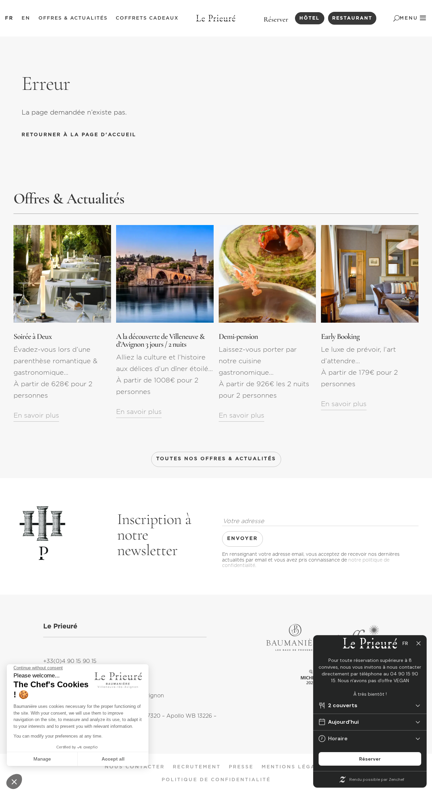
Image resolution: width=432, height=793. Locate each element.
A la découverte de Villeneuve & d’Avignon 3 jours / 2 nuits (160, 340)
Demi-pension (238, 336)
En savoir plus (36, 415)
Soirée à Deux (33, 336)
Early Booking (340, 336)
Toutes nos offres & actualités (216, 458)
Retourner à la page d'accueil (79, 134)
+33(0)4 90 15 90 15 (70, 661)
